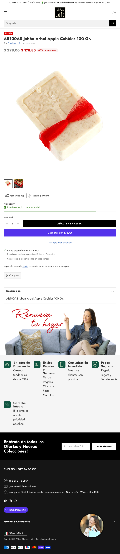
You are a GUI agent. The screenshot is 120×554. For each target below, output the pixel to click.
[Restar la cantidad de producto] (7, 223)
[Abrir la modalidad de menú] (5, 13)
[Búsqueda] (112, 23)
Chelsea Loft (14, 43)
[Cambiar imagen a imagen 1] (8, 183)
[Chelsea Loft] (60, 12)
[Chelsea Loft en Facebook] (5, 501)
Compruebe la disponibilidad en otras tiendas (28, 258)
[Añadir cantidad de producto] (18, 223)
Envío (25, 266)
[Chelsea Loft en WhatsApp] (15, 501)
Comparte (14, 275)
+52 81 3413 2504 (18, 481)
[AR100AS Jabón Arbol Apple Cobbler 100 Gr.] (60, 117)
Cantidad (8, 217)
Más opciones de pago (60, 242)
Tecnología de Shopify (46, 539)
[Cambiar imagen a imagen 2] (18, 183)
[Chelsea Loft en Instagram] (10, 501)
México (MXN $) (16, 533)
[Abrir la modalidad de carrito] (113, 13)
